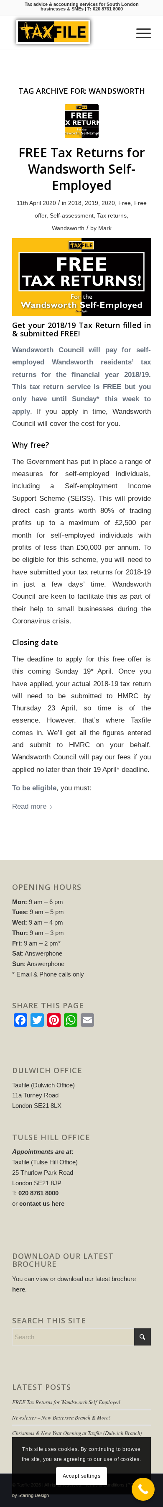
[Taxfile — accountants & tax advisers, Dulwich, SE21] (67, 32)
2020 (108, 203)
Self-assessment (72, 215)
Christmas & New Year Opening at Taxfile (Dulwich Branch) (77, 1432)
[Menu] (139, 32)
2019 (91, 203)
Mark (105, 228)
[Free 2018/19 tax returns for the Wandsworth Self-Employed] (82, 121)
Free (124, 203)
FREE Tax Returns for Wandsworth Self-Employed (81, 169)
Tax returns (112, 215)
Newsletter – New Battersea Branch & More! (61, 1417)
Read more (29, 806)
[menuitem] (139, 32)
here (18, 1289)
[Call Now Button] (143, 1489)
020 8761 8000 (108, 8)
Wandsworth (68, 228)
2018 (75, 203)
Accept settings (82, 1476)
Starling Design (33, 1495)
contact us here (41, 1203)
